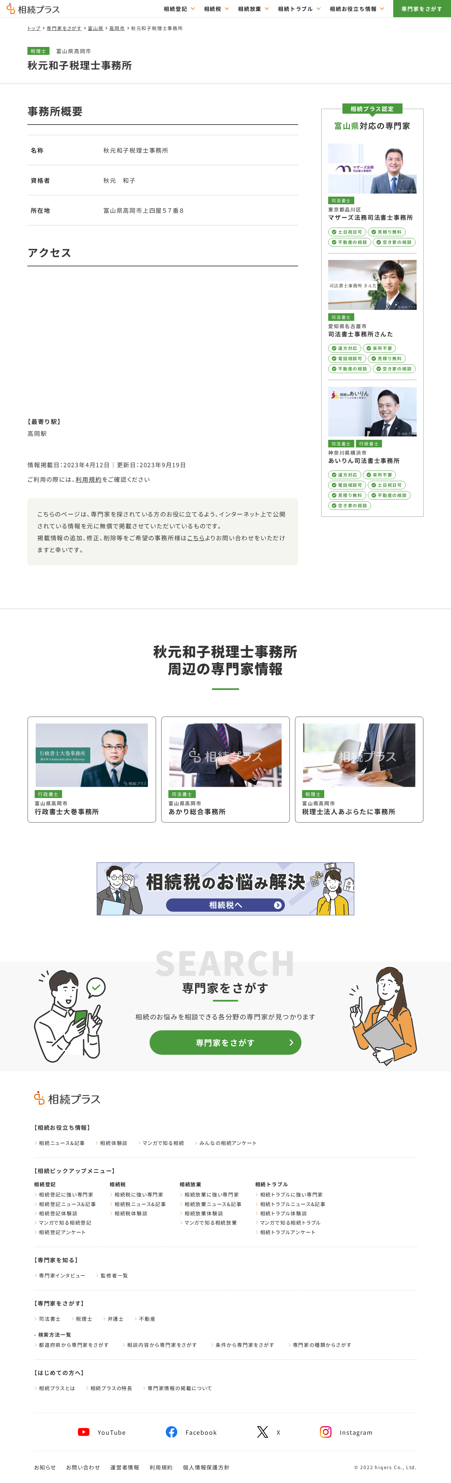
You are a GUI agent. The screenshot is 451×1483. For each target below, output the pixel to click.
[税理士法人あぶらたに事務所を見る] (359, 769)
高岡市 (117, 28)
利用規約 (89, 479)
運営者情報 (125, 1467)
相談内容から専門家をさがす (162, 1344)
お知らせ (45, 1467)
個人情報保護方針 (206, 1467)
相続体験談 (114, 1142)
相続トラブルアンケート (288, 1232)
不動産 (147, 1318)
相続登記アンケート (62, 1232)
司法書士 (50, 1318)
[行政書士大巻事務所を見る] (92, 769)
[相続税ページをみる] (225, 888)
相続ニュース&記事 (62, 1142)
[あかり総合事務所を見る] (225, 769)
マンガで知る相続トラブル (291, 1222)
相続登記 (175, 9)
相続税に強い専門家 (139, 1194)
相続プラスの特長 (111, 1388)
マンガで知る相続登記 (65, 1222)
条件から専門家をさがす (245, 1344)
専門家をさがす (422, 9)
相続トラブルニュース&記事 (293, 1203)
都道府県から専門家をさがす (74, 1344)
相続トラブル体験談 (283, 1213)
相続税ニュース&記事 (140, 1203)
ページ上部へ (431, 1466)
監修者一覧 (114, 1275)
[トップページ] (33, 11)
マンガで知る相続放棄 (211, 1222)
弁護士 (116, 1318)
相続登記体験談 (58, 1213)
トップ (34, 28)
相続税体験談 (131, 1213)
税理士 (84, 1318)
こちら (196, 537)
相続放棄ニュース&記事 (213, 1203)
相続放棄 (249, 9)
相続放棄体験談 (204, 1213)
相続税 (213, 9)
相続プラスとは (57, 1388)
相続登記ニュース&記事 (67, 1203)
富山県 (95, 28)
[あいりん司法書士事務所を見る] (372, 448)
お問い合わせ (83, 1467)
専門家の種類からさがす (322, 1344)
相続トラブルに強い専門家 (292, 1194)
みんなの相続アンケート (228, 1142)
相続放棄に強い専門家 (212, 1194)
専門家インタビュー (62, 1275)
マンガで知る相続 (163, 1142)
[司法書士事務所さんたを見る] (372, 316)
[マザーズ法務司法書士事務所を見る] (372, 195)
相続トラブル (295, 9)
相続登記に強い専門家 (66, 1194)
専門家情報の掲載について (180, 1388)
